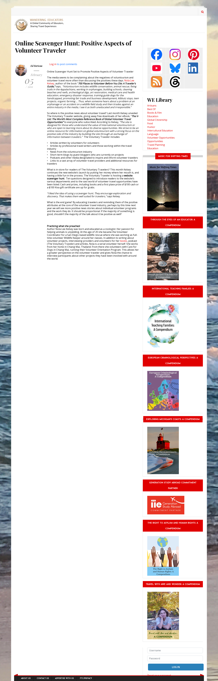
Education (152, 116)
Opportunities (155, 141)
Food (150, 123)
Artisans (151, 105)
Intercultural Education (160, 130)
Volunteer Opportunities (161, 137)
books (123, 240)
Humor (151, 127)
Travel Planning (156, 144)
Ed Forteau (36, 65)
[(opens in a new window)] (156, 54)
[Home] (40, 24)
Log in (52, 64)
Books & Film (154, 112)
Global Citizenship (157, 119)
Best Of (151, 109)
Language (153, 134)
